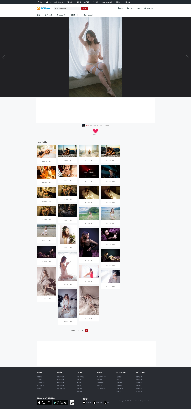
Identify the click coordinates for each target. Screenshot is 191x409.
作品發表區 (40, 386)
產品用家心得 (61, 389)
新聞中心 (39, 377)
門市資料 (119, 377)
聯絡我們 (139, 380)
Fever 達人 (40, 380)
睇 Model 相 (61, 15)
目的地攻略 (100, 383)
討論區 (39, 389)
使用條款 (139, 389)
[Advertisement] (95, 110)
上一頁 (72, 330)
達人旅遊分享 (101, 389)
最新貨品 (119, 380)
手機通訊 (79, 383)
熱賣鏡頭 (119, 386)
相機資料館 (60, 377)
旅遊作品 (99, 386)
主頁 (38, 15)
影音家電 (79, 389)
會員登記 (139, 386)
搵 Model (48, 15)
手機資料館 (60, 383)
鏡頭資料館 (60, 380)
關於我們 (139, 377)
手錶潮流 (79, 392)
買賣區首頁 (80, 377)
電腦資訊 (79, 386)
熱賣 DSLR (119, 389)
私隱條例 (139, 392)
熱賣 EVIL (119, 392)
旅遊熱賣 (99, 380)
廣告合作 (139, 383)
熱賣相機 (119, 383)
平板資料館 (60, 386)
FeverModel (40, 383)
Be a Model (88, 15)
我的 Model (75, 15)
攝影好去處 (101, 377)
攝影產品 (79, 380)
